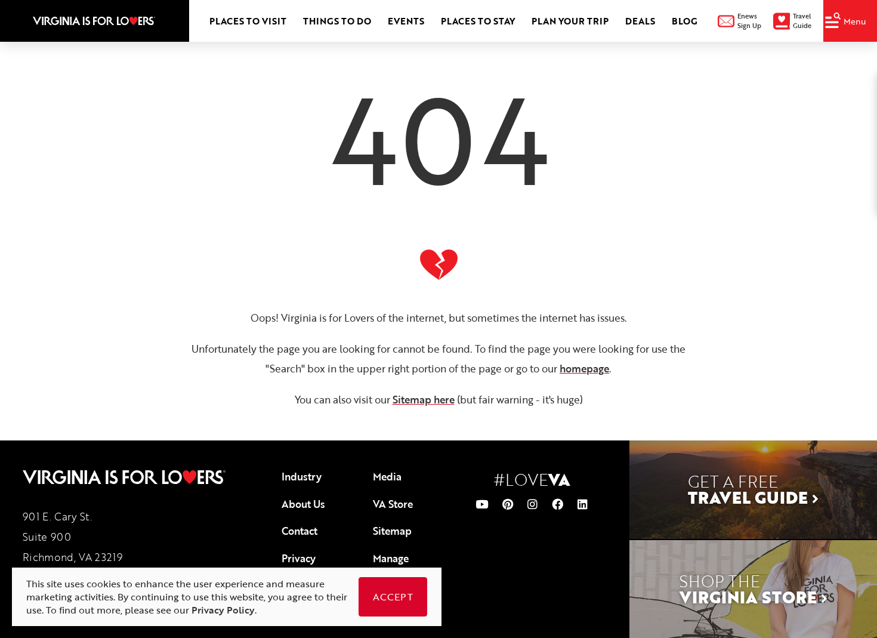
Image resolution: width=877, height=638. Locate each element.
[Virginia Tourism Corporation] (94, 20)
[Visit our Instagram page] (532, 504)
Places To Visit (247, 20)
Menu (855, 21)
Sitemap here (424, 399)
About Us (303, 504)
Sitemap (392, 530)
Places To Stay (478, 20)
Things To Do (337, 20)
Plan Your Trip (570, 20)
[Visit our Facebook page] (557, 504)
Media (387, 476)
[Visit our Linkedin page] (583, 504)
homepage (584, 368)
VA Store (393, 504)
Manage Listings (391, 566)
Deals (640, 20)
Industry (302, 476)
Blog (684, 20)
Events (406, 20)
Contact (299, 530)
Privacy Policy (299, 566)
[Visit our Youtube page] (481, 504)
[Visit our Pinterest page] (507, 504)
